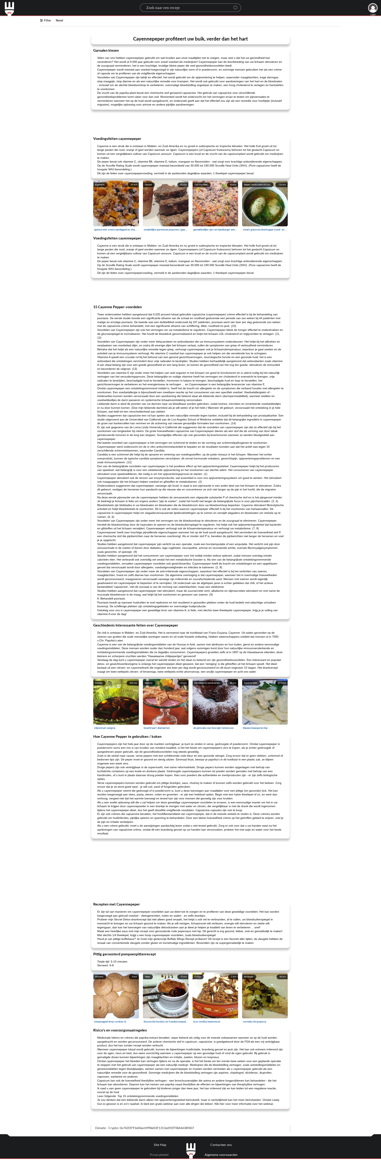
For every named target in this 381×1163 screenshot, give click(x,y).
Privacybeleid (159, 1154)
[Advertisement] (190, 123)
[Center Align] (237, 6)
